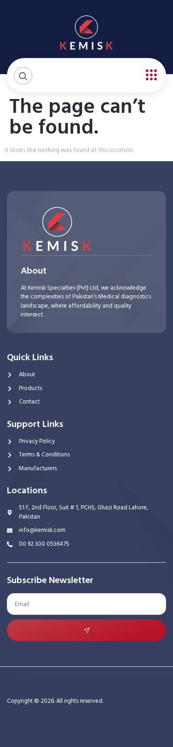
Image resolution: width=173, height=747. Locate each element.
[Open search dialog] (23, 75)
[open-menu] (149, 75)
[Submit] (86, 630)
